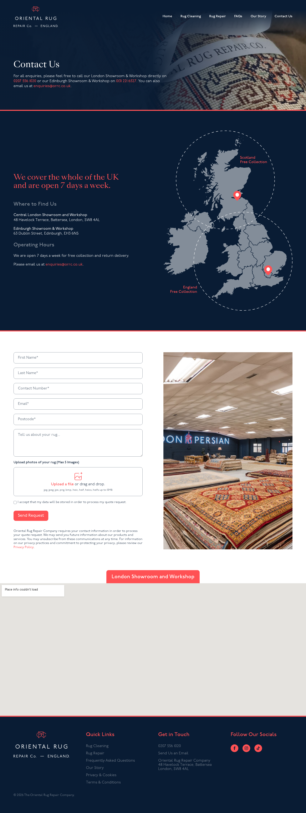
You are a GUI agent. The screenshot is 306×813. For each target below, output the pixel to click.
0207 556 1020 (25, 81)
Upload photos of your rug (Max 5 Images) (46, 462)
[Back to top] (298, 805)
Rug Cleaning (190, 16)
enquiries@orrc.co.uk (52, 86)
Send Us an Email (173, 753)
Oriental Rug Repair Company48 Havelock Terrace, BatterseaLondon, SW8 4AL (185, 765)
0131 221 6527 (126, 81)
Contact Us (283, 16)
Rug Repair (217, 16)
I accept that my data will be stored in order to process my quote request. (72, 502)
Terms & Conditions (103, 783)
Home (167, 16)
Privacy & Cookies (101, 775)
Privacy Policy (24, 547)
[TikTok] (258, 748)
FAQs (238, 16)
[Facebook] (234, 748)
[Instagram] (246, 748)
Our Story (258, 16)
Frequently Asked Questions (110, 761)
